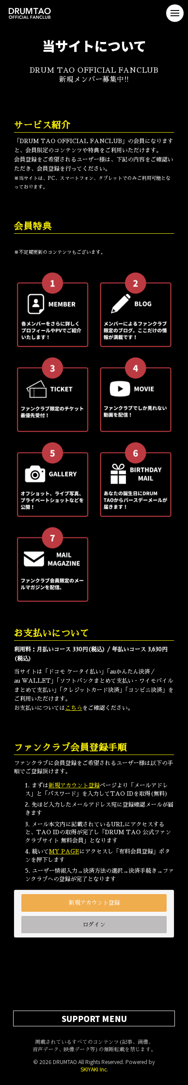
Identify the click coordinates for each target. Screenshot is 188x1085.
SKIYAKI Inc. (94, 1069)
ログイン (94, 924)
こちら (73, 708)
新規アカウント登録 (74, 785)
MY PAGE (64, 851)
